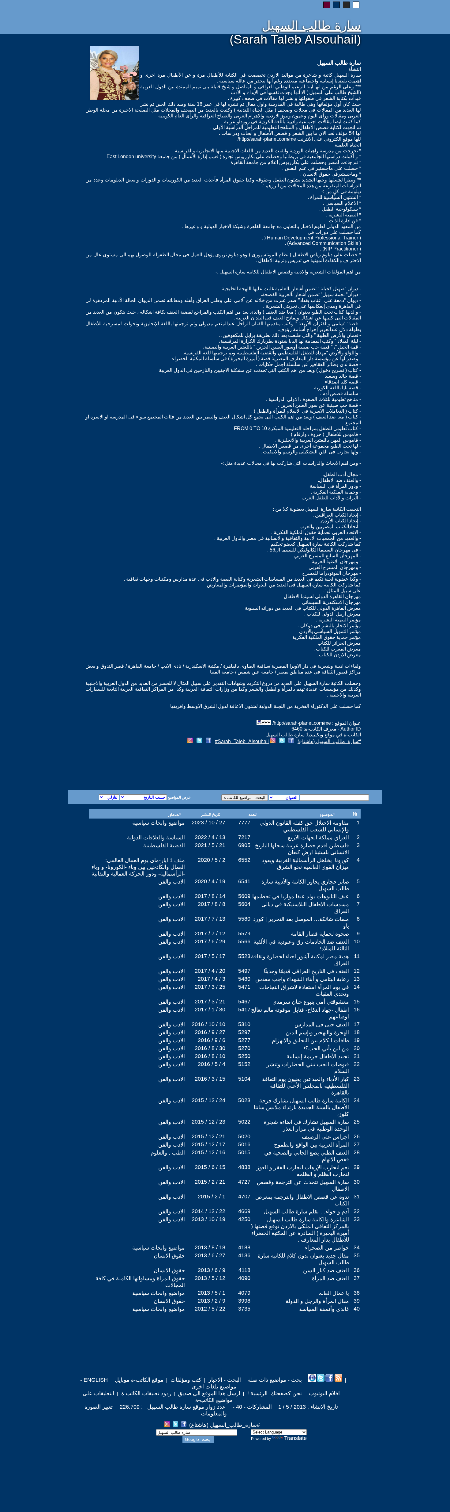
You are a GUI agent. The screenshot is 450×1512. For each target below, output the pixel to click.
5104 (244, 1079)
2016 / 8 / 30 (210, 1048)
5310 (244, 1024)
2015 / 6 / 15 (210, 1167)
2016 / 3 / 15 (210, 1079)
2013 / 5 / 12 (210, 1278)
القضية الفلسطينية (164, 845)
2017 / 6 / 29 (210, 941)
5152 (244, 1064)
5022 (244, 1122)
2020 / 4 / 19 (210, 881)
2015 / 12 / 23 (208, 1122)
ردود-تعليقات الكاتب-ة (145, 1393)
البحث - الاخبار (224, 1380)
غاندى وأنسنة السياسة (324, 1309)
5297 (244, 1032)
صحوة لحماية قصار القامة (320, 934)
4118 (244, 1270)
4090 (244, 1278)
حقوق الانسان (169, 1256)
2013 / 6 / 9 (211, 1270)
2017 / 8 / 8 (211, 904)
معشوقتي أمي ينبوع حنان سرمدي (310, 1002)
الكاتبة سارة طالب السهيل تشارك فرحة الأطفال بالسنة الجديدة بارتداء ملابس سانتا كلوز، (301, 1107)
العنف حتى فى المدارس (321, 1024)
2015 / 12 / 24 (208, 1100)
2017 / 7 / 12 (210, 933)
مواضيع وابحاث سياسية (158, 823)
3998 (244, 1301)
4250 (244, 1219)
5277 (244, 1040)
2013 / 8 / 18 (210, 1247)
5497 (244, 971)
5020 (244, 1136)
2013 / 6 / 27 (210, 1255)
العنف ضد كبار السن (326, 1270)
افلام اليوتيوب (323, 1393)
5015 (244, 1152)
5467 (244, 1001)
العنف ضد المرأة (330, 1278)
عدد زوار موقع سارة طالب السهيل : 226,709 (172, 1407)
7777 (244, 822)
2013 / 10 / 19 (208, 1219)
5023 (244, 1100)
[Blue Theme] (336, 5)
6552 (244, 860)
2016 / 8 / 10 (210, 1056)
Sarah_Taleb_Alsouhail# (242, 741)
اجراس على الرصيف (325, 1137)
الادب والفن (171, 882)
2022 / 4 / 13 (210, 837)
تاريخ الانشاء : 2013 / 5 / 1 (308, 1407)
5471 (244, 987)
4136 (244, 1255)
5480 (244, 979)
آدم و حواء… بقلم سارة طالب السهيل (306, 1211)
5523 (244, 956)
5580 (244, 919)
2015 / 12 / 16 (208, 1152)
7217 (244, 837)
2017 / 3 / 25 (210, 987)
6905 (244, 845)
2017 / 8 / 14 (210, 896)
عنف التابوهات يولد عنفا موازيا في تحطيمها (300, 896)
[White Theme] (356, 5)
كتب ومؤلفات (185, 1380)
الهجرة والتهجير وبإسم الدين (317, 1032)
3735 (244, 1309)
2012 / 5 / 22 (210, 1309)
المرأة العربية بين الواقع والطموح (311, 1145)
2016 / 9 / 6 (211, 1040)
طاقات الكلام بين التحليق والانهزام (310, 1040)
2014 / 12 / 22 (208, 1211)
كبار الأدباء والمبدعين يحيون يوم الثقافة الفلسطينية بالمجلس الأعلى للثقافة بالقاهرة (305, 1086)
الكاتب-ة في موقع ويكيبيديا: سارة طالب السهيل (313, 734)
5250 (244, 1056)
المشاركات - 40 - (251, 1407)
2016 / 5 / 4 (211, 1064)
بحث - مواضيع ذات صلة (274, 1380)
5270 (244, 1048)
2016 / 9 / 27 (210, 1032)
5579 (244, 933)
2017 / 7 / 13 (210, 919)
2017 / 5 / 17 (210, 956)
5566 (244, 941)
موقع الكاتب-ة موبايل (138, 1380)
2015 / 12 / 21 (208, 1136)
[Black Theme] (346, 5)
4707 (244, 1196)
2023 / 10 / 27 (208, 822)
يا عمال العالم (333, 1293)
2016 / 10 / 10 (208, 1024)
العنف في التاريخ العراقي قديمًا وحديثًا (306, 971)
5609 (244, 896)
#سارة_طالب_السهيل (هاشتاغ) (329, 741)
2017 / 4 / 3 (211, 979)
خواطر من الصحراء (327, 1248)
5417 (244, 1009)
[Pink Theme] (326, 5)
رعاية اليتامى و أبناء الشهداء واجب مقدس (302, 979)
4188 (244, 1247)
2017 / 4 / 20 (210, 971)
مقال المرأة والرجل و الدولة (317, 1301)
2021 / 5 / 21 (210, 845)
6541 (244, 881)
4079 (244, 1293)
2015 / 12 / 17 (208, 1144)
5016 (244, 1144)
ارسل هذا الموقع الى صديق (209, 1393)
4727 (244, 1182)
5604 (244, 904)
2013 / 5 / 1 (211, 1293)
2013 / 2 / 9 (211, 1301)
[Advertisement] (150, 768)
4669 (244, 1211)
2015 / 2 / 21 (210, 1182)
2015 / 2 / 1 (211, 1196)
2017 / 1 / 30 (210, 1009)
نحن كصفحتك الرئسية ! (274, 1393)
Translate (295, 1438)
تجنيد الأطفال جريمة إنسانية (318, 1056)
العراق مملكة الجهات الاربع (318, 837)
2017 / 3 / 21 (210, 1001)
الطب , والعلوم (168, 1153)
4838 (244, 1167)
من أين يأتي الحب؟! (326, 1048)
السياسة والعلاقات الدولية (156, 837)
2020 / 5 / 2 (211, 860)
